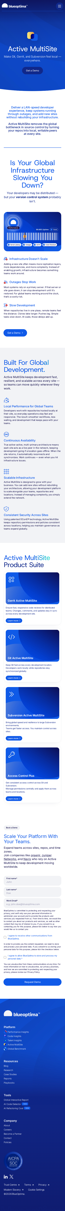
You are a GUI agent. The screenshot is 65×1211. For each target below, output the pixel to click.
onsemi (35, 855)
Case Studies (10, 1074)
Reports (7, 1078)
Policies (7, 1142)
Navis (27, 859)
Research (8, 1070)
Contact (7, 1138)
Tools (7, 1095)
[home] (15, 6)
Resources (11, 1061)
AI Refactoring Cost (16, 1108)
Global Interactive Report (16, 1100)
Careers (7, 1129)
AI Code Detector (15, 1104)
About (7, 1125)
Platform (9, 1027)
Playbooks (9, 1082)
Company (10, 1120)
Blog (6, 1066)
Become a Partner (13, 1134)
